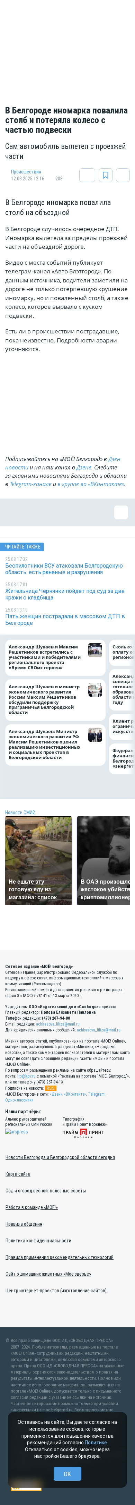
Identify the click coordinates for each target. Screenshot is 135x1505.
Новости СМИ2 (20, 812)
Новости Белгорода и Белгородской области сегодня (60, 1157)
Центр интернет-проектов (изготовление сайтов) (56, 1290)
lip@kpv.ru (26, 1076)
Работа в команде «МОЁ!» (32, 1207)
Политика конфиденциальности (38, 1240)
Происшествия (26, 172)
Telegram (96, 1094)
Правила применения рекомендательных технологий (60, 1257)
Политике (96, 1442)
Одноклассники (19, 1100)
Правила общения (24, 1224)
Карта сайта (18, 1174)
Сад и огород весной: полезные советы (46, 1190)
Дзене (83, 467)
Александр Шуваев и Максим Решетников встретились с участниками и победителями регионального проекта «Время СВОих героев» (45, 657)
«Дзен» (56, 1094)
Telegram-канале (31, 484)
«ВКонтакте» (75, 1094)
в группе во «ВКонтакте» (90, 484)
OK (67, 1474)
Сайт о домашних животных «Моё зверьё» (48, 1274)
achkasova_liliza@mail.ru (58, 1024)
